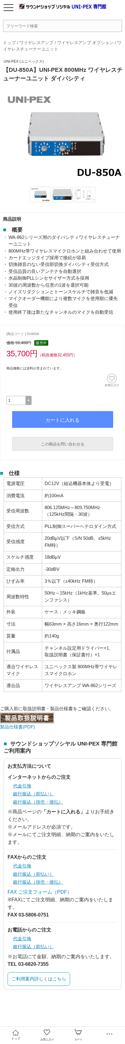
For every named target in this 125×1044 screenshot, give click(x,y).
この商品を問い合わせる (62, 444)
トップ (9, 42)
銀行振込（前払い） (33, 793)
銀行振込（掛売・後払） (38, 802)
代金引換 (22, 785)
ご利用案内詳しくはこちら (39, 978)
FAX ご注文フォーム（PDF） (40, 892)
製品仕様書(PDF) (17, 726)
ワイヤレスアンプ (36, 42)
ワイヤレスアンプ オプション (85, 42)
